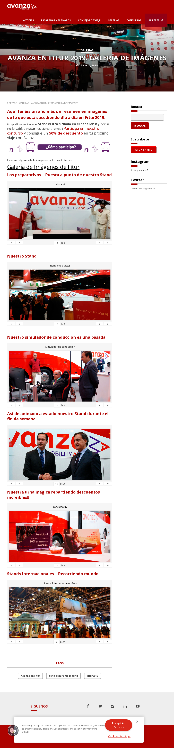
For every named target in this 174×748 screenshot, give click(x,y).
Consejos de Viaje (89, 20)
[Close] (137, 721)
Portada (12, 103)
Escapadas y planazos (56, 20)
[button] (13, 730)
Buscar (140, 125)
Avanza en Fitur (30, 675)
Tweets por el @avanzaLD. (144, 188)
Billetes (154, 20)
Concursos (134, 20)
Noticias (28, 20)
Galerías (113, 20)
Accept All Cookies (118, 725)
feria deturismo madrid (63, 675)
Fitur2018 (92, 675)
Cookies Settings (119, 736)
